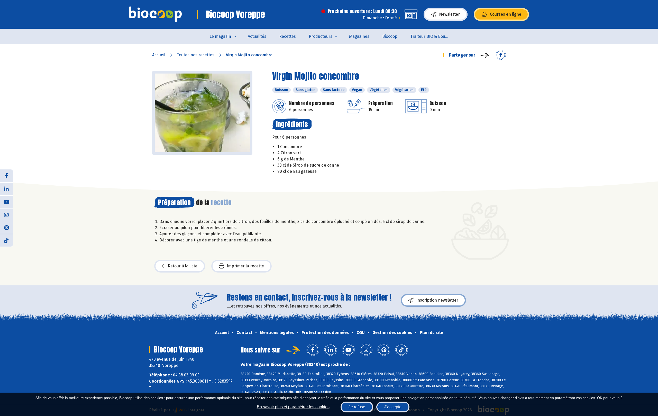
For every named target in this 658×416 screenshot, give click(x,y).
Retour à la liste (182, 266)
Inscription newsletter (437, 300)
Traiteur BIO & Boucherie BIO (432, 36)
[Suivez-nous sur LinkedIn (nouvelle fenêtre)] (6, 188)
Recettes (287, 36)
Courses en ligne (505, 14)
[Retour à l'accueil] (155, 14)
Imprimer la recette (245, 266)
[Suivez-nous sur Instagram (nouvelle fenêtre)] (6, 214)
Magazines (359, 36)
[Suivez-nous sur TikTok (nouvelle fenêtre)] (6, 240)
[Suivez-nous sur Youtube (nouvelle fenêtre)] (6, 201)
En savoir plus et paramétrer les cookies (293, 407)
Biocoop (389, 36)
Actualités (257, 36)
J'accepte (392, 407)
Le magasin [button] (220, 36)
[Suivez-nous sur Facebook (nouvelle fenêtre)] (6, 175)
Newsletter (449, 14)
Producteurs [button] (320, 36)
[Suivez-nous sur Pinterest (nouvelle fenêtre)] (6, 227)
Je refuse (357, 407)
